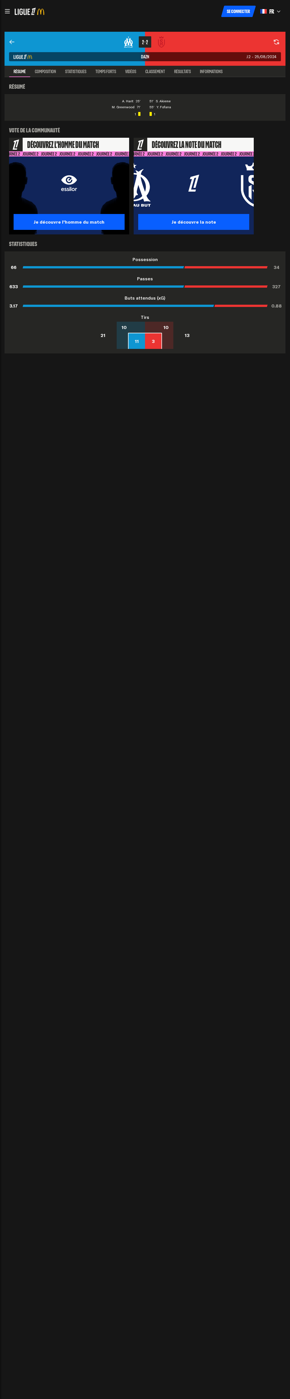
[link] (12, 42)
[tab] (19, 71)
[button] (7, 11)
